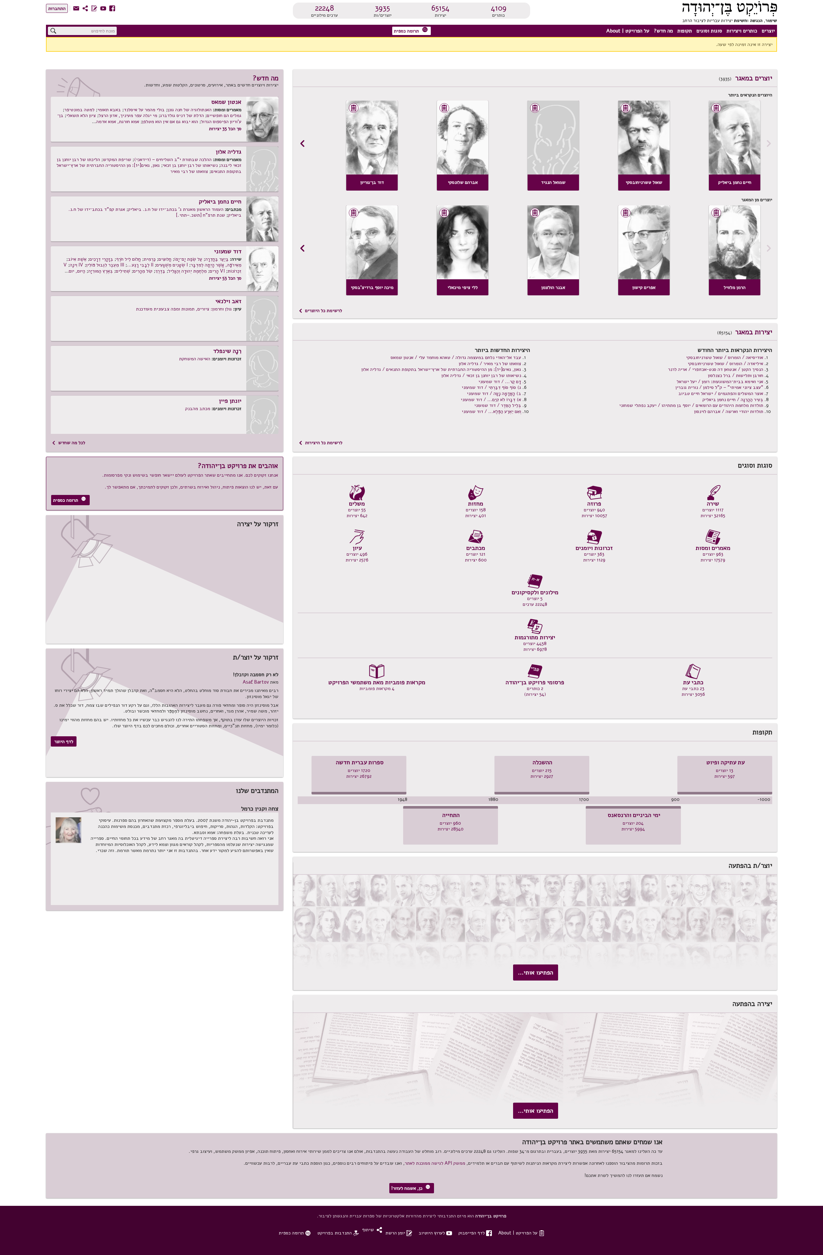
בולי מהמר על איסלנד (144, 109)
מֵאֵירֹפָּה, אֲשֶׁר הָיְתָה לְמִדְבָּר (216, 265)
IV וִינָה (76, 265)
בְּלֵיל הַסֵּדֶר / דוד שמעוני (497, 405)
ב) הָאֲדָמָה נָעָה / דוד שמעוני (494, 393)
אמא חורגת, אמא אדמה (117, 121)
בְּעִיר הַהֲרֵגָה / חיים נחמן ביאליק (732, 399)
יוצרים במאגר (753, 78)
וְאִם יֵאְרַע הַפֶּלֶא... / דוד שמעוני (491, 411)
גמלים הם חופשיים (224, 115)
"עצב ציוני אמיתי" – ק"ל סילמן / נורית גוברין (719, 387)
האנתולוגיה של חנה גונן (189, 109)
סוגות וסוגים (709, 30)
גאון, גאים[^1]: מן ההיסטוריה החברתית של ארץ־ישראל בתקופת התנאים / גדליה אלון (441, 369)
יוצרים (768, 30)
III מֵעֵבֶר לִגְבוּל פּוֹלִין (105, 265)
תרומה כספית (411, 30)
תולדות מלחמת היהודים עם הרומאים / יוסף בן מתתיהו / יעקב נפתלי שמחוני (691, 405)
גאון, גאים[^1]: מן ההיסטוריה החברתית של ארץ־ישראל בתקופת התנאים (149, 168)
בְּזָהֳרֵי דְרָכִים (101, 259)
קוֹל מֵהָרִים (142, 271)
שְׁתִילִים (123, 271)
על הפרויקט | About (627, 30)
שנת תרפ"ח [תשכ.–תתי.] (200, 215)
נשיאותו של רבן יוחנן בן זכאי (190, 165)
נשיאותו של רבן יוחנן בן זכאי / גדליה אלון (481, 375)
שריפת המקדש (117, 159)
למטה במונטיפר (79, 109)
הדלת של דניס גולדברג (182, 115)
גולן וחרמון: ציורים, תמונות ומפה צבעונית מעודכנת (184, 309)
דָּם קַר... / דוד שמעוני (499, 381)
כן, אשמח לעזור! (410, 1188)
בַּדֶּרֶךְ (160, 271)
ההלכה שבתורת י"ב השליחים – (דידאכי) (173, 159)
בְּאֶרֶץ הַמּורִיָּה (100, 271)
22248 (324, 8)
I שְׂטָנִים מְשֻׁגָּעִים (172, 265)
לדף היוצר (63, 741)
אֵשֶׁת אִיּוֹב (77, 259)
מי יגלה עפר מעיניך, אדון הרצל (128, 115)
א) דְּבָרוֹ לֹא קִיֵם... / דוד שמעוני (491, 399)
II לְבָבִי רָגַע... (140, 265)
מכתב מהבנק (197, 408)
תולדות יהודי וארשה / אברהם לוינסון (728, 411)
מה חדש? (663, 30)
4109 (498, 8)
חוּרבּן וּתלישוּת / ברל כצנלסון (735, 375)
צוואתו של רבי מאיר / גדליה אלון (490, 363)
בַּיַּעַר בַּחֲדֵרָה (217, 259)
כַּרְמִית (150, 259)
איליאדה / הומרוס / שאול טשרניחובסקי (725, 363)
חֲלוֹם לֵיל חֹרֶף (128, 259)
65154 (440, 8)
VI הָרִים (217, 271)
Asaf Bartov (256, 682)
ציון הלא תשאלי (81, 115)
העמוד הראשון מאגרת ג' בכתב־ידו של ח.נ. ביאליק (175, 209)
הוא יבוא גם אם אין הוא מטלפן (170, 121)
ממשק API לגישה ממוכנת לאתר (435, 1163)
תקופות (684, 30)
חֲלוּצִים (164, 259)
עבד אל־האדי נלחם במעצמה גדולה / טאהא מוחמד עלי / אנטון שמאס (456, 357)
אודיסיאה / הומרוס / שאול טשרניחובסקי (724, 357)
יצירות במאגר (753, 332)
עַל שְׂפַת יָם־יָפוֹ (188, 259)
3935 (382, 8)
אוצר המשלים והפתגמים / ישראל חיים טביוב (720, 393)
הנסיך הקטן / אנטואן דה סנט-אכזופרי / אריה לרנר (715, 369)
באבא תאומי (109, 109)
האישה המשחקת (194, 358)
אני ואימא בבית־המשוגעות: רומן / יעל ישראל (720, 381)
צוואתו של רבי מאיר (189, 171)
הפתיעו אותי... (535, 972)
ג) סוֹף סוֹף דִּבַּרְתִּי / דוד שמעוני (491, 387)
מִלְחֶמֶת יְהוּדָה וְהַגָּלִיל (187, 271)
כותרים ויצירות (742, 30)
